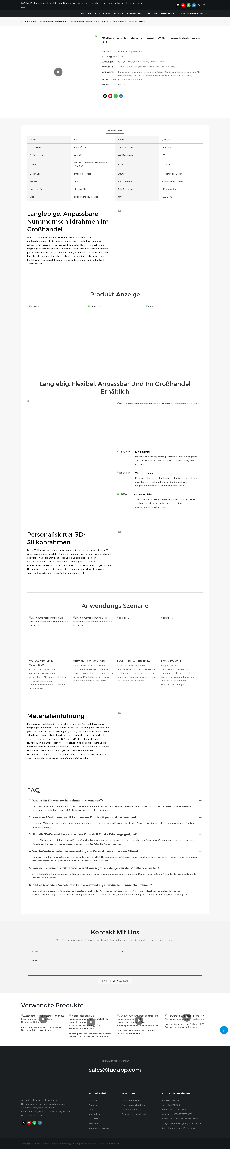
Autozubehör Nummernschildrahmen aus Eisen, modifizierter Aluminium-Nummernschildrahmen (41, 1029)
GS (22, 21)
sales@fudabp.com (115, 1069)
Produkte (31, 21)
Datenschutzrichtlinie (109, 1143)
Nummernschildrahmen (52, 21)
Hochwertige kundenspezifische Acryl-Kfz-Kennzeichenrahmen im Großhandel (185, 1025)
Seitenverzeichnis (89, 1143)
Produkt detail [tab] (115, 130)
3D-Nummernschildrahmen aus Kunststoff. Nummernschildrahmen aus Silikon (106, 21)
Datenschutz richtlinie (32, 1115)
